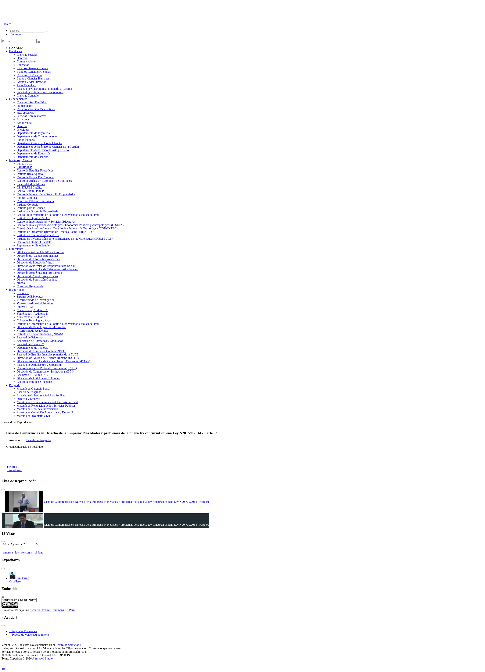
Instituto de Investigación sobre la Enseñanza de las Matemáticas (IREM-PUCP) (65, 238)
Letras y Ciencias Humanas (33, 78)
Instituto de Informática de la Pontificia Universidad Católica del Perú (58, 323)
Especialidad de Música (31, 184)
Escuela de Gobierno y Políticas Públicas (41, 395)
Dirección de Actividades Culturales (38, 378)
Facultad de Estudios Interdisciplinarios (40, 92)
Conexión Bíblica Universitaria (35, 201)
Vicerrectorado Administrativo (35, 303)
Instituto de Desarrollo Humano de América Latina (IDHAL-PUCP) (57, 231)
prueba (21, 283)
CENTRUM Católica (29, 187)
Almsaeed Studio (42, 658)
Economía (23, 119)
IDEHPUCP (24, 167)
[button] (7, 24)
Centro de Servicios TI (69, 644)
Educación (23, 64)
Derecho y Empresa (28, 398)
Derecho (22, 58)
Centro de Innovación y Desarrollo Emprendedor (46, 194)
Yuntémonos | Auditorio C (32, 317)
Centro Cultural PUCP (30, 191)
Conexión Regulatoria (30, 286)
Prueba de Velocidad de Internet (30, 634)
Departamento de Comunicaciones (37, 136)
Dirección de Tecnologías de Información (41, 327)
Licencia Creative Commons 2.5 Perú (52, 610)
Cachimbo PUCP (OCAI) (32, 375)
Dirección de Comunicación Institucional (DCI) (45, 371)
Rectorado (23, 293)
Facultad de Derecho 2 (30, 344)
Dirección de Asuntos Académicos (37, 276)
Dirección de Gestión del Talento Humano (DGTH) (48, 357)
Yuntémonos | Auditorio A (32, 310)
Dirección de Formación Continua (37, 279)
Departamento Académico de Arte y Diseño (43, 150)
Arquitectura (24, 122)
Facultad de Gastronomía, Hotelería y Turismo (44, 88)
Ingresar (15, 34)
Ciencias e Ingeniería (29, 75)
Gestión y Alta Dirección (31, 81)
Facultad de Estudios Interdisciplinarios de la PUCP (47, 354)
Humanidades (25, 105)
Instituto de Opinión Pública (33, 218)
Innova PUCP (25, 306)
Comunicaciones (27, 61)
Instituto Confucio (27, 204)
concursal (26, 552)
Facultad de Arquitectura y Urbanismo (39, 364)
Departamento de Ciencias (32, 156)
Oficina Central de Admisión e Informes (40, 252)
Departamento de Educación (34, 153)
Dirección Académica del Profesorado (39, 272)
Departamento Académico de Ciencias (39, 143)
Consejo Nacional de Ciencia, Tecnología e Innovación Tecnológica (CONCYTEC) (67, 228)
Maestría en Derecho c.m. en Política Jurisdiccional (47, 402)
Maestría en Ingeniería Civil (33, 415)
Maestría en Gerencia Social (33, 388)
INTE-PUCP (24, 163)
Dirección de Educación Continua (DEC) (41, 351)
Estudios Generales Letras (32, 68)
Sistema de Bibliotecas (30, 296)
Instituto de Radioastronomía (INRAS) (40, 334)
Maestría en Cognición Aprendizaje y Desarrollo (45, 412)
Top (4, 668)
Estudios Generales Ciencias (34, 71)
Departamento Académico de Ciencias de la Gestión (48, 146)
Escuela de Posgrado (29, 392)
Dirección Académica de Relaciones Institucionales (47, 269)
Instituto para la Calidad (31, 208)
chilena (39, 552)
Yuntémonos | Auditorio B (32, 313)
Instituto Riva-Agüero (30, 173)
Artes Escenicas (26, 85)
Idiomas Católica (27, 197)
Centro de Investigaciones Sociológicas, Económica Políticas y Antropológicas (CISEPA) (70, 225)
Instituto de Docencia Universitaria (37, 211)
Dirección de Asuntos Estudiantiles (37, 255)
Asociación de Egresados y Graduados (40, 340)
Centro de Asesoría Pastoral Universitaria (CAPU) (47, 368)
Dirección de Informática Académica (38, 259)
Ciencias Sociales (27, 54)
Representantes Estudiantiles (34, 245)
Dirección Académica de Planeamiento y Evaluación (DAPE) (53, 361)
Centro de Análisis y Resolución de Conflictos (44, 180)
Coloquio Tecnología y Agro (34, 320)
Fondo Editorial (26, 139)
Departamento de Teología (32, 347)
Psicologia (23, 129)
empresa (8, 552)
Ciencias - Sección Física (32, 102)
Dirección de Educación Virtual (35, 262)
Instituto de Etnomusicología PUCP (38, 235)
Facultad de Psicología (30, 337)
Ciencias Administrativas (31, 116)
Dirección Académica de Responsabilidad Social (46, 265)
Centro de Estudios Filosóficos (35, 170)
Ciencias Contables (28, 95)
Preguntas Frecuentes (23, 631)
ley (17, 552)
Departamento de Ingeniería (33, 133)
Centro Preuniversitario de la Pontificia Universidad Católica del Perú (58, 214)
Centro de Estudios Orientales (34, 242)
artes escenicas (25, 112)
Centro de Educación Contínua (35, 177)
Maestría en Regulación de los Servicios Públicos (46, 405)
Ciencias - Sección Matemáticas (36, 109)
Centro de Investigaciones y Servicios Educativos (46, 221)
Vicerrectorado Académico (32, 330)
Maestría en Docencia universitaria (37, 409)
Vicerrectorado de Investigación (36, 300)
